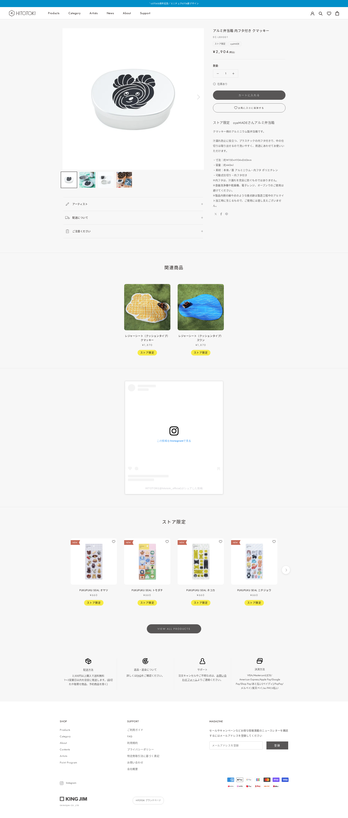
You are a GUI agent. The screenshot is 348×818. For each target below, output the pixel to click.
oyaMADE (234, 44)
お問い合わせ (135, 762)
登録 (277, 745)
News (110, 13)
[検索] (321, 13)
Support (145, 13)
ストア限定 (220, 44)
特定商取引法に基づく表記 (143, 756)
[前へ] (68, 97)
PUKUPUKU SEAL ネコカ (200, 590)
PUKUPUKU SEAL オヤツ (93, 590)
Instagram (70, 783)
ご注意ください (81, 231)
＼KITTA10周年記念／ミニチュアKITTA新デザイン (174, 3)
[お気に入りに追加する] (167, 287)
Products (53, 13)
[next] (286, 316)
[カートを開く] (337, 13)
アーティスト (80, 204)
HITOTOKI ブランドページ (148, 800)
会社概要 (132, 769)
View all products (174, 629)
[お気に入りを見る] (329, 13)
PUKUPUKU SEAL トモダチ (147, 590)
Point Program (68, 762)
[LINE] (226, 214)
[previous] (62, 316)
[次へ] (198, 97)
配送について (80, 217)
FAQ (139, 675)
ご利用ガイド (135, 730)
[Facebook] (221, 214)
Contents (65, 749)
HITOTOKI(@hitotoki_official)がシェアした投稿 (174, 488)
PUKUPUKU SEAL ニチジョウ (254, 590)
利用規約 (132, 743)
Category (74, 13)
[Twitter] (215, 214)
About (127, 13)
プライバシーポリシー (140, 749)
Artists (94, 13)
